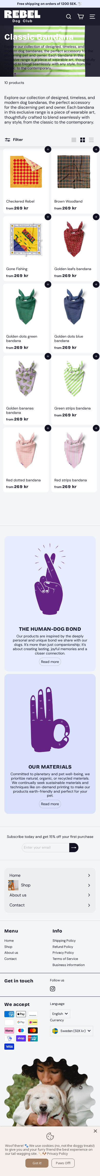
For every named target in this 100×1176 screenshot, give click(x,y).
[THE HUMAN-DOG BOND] (50, 582)
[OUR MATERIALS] (50, 719)
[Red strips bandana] (74, 459)
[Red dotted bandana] (26, 459)
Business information (69, 965)
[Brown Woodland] (74, 181)
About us (11, 952)
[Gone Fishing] (26, 248)
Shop (8, 947)
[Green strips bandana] (74, 390)
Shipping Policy (64, 940)
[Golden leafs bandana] (74, 248)
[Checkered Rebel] (26, 181)
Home (9, 940)
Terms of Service (65, 959)
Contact (10, 959)
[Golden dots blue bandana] (74, 318)
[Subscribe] (73, 847)
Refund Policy (63, 947)
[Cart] (80, 16)
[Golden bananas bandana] (26, 390)
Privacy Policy (63, 952)
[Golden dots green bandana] (26, 318)
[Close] (95, 1131)
